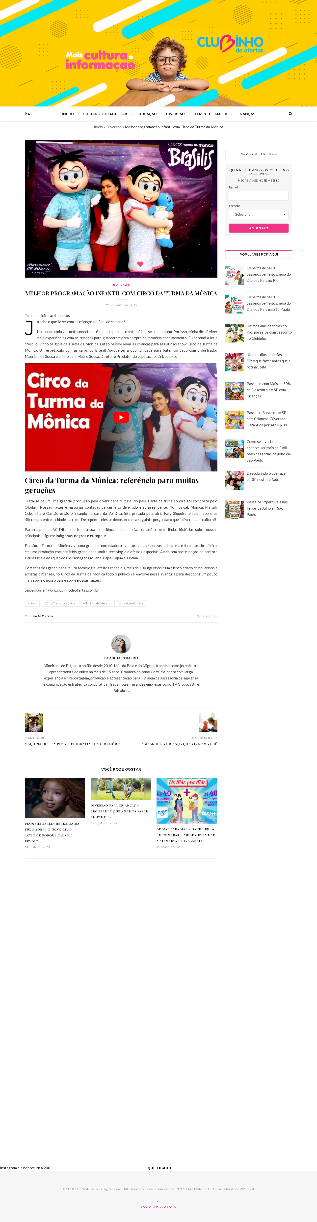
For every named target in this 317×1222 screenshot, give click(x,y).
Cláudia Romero (41, 616)
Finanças (246, 113)
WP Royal (247, 1189)
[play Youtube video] (121, 417)
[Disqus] (121, 937)
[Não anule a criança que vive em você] (208, 722)
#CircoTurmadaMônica (59, 603)
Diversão (175, 113)
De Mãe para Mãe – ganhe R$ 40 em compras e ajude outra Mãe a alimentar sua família (186, 835)
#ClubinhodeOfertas (96, 603)
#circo (32, 603)
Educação (146, 113)
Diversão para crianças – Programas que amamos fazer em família (119, 811)
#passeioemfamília (130, 603)
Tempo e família (210, 113)
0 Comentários (207, 616)
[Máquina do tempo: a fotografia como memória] (34, 722)
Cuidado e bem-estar (105, 113)
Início (68, 113)
